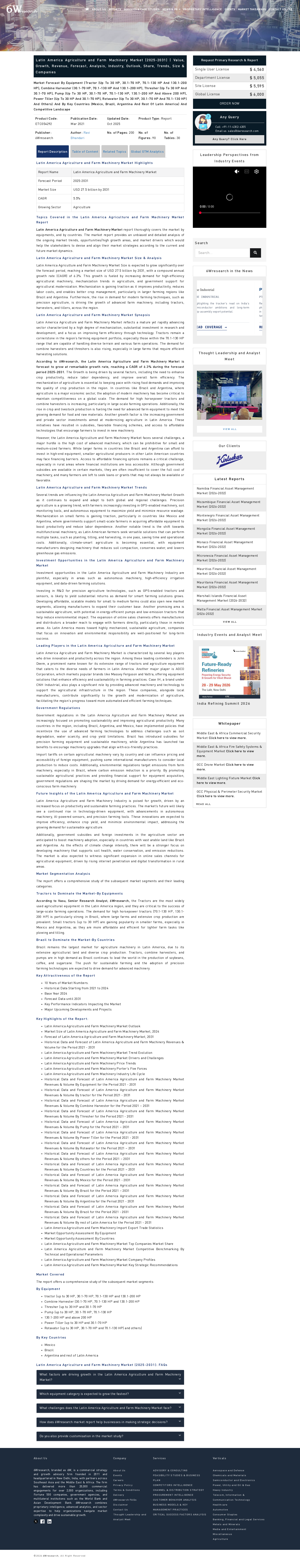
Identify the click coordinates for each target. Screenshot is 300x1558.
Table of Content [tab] (85, 152)
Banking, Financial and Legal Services (239, 1519)
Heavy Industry (223, 1490)
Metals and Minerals (226, 1524)
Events (230, 9)
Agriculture (220, 1539)
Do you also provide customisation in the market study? (81, 1436)
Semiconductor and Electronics (234, 1480)
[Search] (255, 253)
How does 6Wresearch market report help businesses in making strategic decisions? (104, 1422)
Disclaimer (120, 1505)
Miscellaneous (222, 1534)
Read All (203, 804)
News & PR (170, 9)
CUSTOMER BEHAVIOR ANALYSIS (175, 1500)
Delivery (118, 1495)
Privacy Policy (123, 1485)
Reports (115, 9)
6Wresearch (50, 1556)
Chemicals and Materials (230, 1475)
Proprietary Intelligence (202, 9)
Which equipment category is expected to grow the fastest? (84, 1394)
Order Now (230, 103)
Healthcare (220, 1505)
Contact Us (277, 9)
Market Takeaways (252, 9)
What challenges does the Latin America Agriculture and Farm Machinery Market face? (105, 1408)
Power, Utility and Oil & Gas (232, 1485)
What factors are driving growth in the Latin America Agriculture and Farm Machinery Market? (110, 1377)
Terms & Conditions (126, 1490)
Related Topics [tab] (114, 152)
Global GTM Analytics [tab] (147, 152)
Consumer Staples (225, 1514)
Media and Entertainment (230, 1529)
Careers (118, 1480)
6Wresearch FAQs (125, 1500)
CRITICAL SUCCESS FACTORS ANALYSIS (180, 1514)
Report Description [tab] (53, 152)
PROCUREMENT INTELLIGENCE (173, 1495)
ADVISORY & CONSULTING (170, 1470)
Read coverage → (218, 327)
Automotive (220, 1510)
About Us (99, 9)
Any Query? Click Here (230, 139)
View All (230, 429)
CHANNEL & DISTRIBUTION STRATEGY (178, 1490)
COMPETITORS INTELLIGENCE (173, 1485)
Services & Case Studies (142, 9)
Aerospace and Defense (228, 1470)
